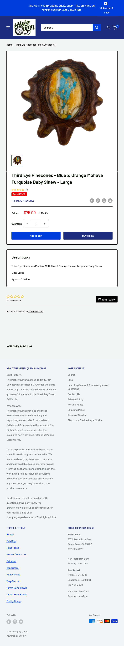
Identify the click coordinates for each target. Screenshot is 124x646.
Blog (70, 379)
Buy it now (88, 235)
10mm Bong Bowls (16, 587)
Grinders (11, 560)
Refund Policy (75, 404)
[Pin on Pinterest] (98, 200)
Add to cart (36, 235)
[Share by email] (110, 200)
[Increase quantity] (44, 223)
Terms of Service (77, 415)
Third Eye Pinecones (22, 200)
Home (9, 44)
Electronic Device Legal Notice (85, 420)
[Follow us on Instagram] (15, 621)
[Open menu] (8, 27)
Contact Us (74, 394)
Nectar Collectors (16, 554)
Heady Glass (13, 574)
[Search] (97, 27)
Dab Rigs (11, 541)
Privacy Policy (75, 399)
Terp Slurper (13, 581)
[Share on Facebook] (92, 200)
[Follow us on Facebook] (8, 621)
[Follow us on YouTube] (21, 621)
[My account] (108, 27)
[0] (115, 28)
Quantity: (16, 223)
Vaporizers (12, 567)
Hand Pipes (12, 547)
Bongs (10, 534)
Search (72, 374)
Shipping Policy (76, 409)
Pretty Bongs (13, 601)
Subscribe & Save (106, 10)
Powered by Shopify (16, 635)
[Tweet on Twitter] (104, 200)
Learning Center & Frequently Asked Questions (88, 387)
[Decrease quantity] (27, 223)
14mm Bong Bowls (16, 594)
